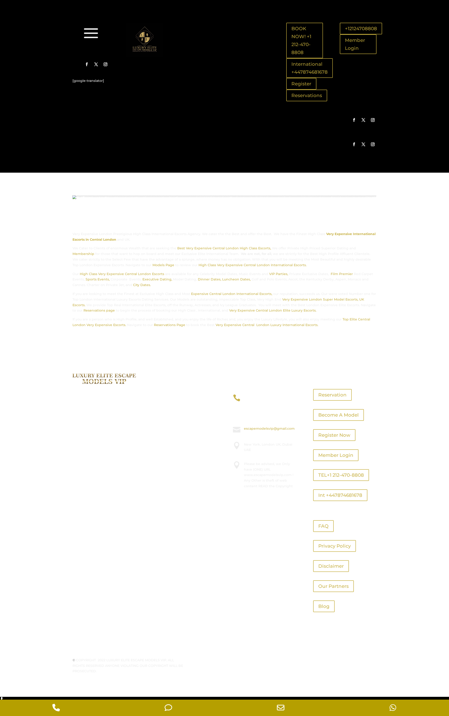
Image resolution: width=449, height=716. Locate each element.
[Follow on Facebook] (87, 64)
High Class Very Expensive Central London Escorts (121, 274)
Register (301, 84)
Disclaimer (331, 566)
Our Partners (333, 586)
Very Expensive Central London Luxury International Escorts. (267, 325)
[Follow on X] (96, 64)
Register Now (334, 435)
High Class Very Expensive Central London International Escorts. (253, 265)
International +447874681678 (309, 68)
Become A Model (338, 415)
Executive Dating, (157, 279)
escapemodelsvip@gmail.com (269, 428)
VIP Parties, (278, 274)
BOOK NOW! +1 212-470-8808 (301, 40)
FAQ (323, 526)
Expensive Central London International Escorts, (231, 294)
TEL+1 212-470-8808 (341, 475)
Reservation (332, 395)
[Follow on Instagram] (105, 64)
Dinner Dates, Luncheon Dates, (224, 279)
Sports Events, (98, 279)
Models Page (163, 265)
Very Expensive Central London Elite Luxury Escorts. (272, 310)
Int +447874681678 (340, 495)
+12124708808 (361, 28)
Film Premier (342, 274)
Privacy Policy (334, 546)
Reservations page (99, 310)
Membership (83, 254)
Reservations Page (169, 325)
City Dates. (142, 285)
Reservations (306, 95)
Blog (324, 606)
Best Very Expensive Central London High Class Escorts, (224, 248)
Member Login (355, 44)
